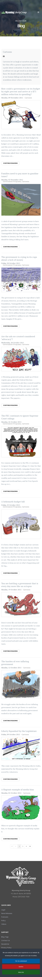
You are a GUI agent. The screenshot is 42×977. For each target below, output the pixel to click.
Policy (3, 920)
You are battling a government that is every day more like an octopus (19, 585)
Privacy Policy (6, 948)
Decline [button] (21, 966)
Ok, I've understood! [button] (21, 961)
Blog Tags (5, 937)
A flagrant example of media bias (17, 789)
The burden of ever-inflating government (15, 663)
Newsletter (5, 944)
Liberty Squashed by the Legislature (19, 731)
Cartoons (7, 51)
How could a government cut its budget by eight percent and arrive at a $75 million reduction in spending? (20, 91)
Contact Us (5, 940)
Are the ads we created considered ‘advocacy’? (18, 338)
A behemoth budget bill (13, 501)
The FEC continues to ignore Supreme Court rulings (19, 417)
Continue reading (10, 163)
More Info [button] (21, 972)
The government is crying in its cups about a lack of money (19, 258)
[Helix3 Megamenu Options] (38, 12)
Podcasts (4, 917)
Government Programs (12, 181)
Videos (3, 924)
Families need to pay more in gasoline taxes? (19, 175)
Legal (3, 910)
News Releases (6, 913)
